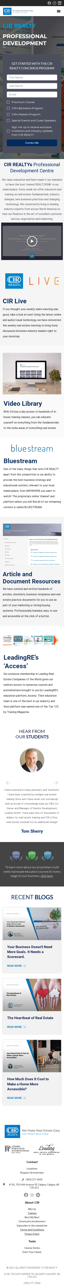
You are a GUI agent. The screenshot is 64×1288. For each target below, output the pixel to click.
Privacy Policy (32, 1234)
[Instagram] (32, 1195)
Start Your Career (32, 1252)
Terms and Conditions (32, 1229)
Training (32, 1213)
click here (47, 876)
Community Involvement (32, 1221)
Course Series (32, 1248)
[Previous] (8, 783)
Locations (32, 1168)
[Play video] (32, 241)
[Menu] (58, 11)
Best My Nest (32, 1217)
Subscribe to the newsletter (32, 1225)
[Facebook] (26, 1195)
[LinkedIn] (38, 1195)
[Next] (56, 783)
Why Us (32, 1209)
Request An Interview (32, 1172)
